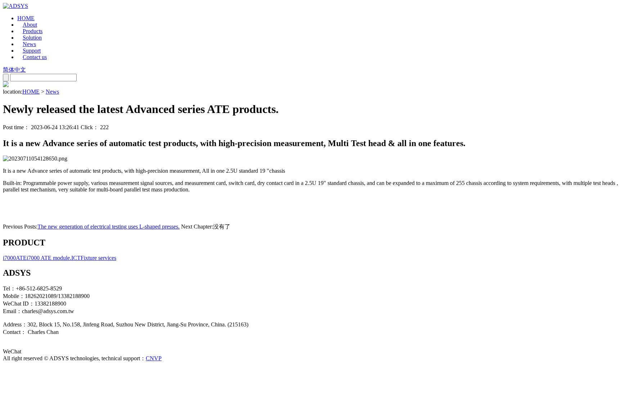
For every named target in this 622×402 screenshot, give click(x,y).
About (30, 25)
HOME (26, 18)
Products (32, 31)
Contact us (35, 57)
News (29, 44)
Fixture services (98, 258)
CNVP (154, 358)
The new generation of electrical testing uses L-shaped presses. (108, 226)
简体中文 (14, 70)
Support (32, 51)
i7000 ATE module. (49, 258)
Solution (32, 38)
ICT (76, 258)
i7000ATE (15, 258)
